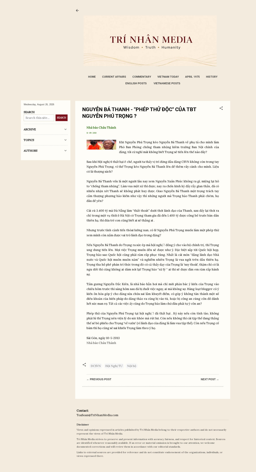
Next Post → (210, 379)
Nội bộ (131, 366)
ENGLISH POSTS (136, 83)
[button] (221, 108)
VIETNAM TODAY (168, 76)
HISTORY (212, 76)
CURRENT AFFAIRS (114, 76)
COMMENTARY (141, 76)
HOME (92, 76)
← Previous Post (99, 379)
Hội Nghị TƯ (114, 366)
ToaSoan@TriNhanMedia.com (97, 415)
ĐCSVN (96, 366)
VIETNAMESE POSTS (167, 83)
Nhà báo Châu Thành (101, 343)
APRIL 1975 (192, 76)
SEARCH (61, 117)
